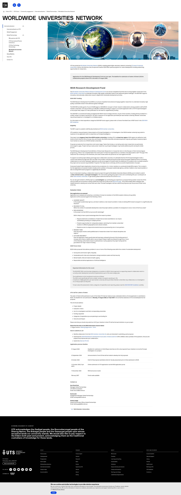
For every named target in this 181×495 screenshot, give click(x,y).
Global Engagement (12, 32)
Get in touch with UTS (9, 463)
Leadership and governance (117, 474)
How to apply (43, 461)
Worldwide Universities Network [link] (66, 11)
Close (53, 492)
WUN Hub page (117, 181)
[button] (111, 409)
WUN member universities (107, 129)
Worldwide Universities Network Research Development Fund (89, 91)
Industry (77, 456)
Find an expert (79, 453)
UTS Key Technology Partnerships (14, 46)
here (119, 176)
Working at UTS (149, 466)
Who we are (113, 453)
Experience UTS (79, 466)
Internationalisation (9, 26)
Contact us (148, 472)
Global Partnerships (12, 35)
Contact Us (10, 59)
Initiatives (113, 464)
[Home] (4, 11)
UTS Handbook (149, 469)
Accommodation (44, 472)
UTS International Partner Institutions (15, 41)
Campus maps (43, 469)
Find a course (43, 453)
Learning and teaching (116, 459)
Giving (77, 474)
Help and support (150, 456)
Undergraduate (43, 456)
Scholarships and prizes (45, 464)
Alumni (77, 472)
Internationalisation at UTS (14, 29)
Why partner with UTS (14, 38)
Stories (77, 469)
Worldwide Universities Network (15, 50)
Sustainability (114, 461)
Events (77, 464)
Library (148, 459)
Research (78, 459)
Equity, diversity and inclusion (117, 466)
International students (45, 466)
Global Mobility (10, 54)
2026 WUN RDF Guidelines (132, 285)
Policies (148, 461)
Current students (150, 453)
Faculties (113, 456)
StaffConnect (149, 464)
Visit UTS (9, 56)
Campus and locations (116, 469)
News (77, 461)
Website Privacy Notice (58, 489)
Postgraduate (43, 459)
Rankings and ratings (116, 472)
